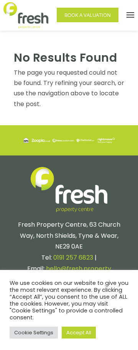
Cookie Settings (33, 332)
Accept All (78, 332)
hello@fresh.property (78, 268)
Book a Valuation (87, 14)
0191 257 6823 (73, 257)
